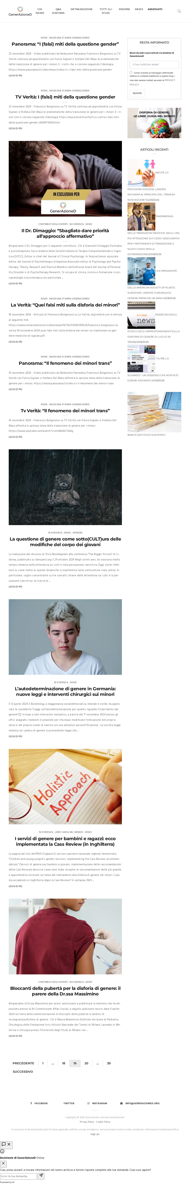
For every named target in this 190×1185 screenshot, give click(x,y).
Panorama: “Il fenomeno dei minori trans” (65, 363)
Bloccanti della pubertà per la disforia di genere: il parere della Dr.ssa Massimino (65, 991)
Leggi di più (15, 76)
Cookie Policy (103, 1122)
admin (19, 212)
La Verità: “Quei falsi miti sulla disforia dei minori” (65, 305)
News (139, 9)
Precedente (23, 1063)
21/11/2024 (112, 212)
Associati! (155, 9)
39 (109, 1063)
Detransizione (82, 9)
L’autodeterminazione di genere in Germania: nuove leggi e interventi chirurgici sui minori (65, 691)
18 (63, 1063)
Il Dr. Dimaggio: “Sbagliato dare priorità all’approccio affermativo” (65, 233)
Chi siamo (40, 11)
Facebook (41, 1103)
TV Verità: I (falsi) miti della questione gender (65, 97)
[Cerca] (179, 11)
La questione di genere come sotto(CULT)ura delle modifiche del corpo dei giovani (65, 541)
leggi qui (95, 1134)
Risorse (124, 9)
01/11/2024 (112, 970)
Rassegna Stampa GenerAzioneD (69, 38)
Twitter (68, 1103)
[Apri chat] (6, 1145)
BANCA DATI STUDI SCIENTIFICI (146, 434)
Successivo (23, 1071)
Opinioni (77, 533)
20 (86, 1063)
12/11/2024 (112, 521)
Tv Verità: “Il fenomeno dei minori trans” (65, 410)
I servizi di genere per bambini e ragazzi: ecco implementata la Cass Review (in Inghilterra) (65, 841)
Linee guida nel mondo (69, 832)
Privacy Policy (87, 1122)
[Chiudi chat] (3, 1164)
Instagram (99, 1103)
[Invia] (41, 1176)
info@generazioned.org (142, 1103)
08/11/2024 (112, 671)
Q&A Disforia (58, 11)
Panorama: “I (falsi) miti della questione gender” (65, 44)
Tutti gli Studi (106, 11)
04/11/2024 (112, 820)
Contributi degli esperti (53, 224)
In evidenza (77, 224)
